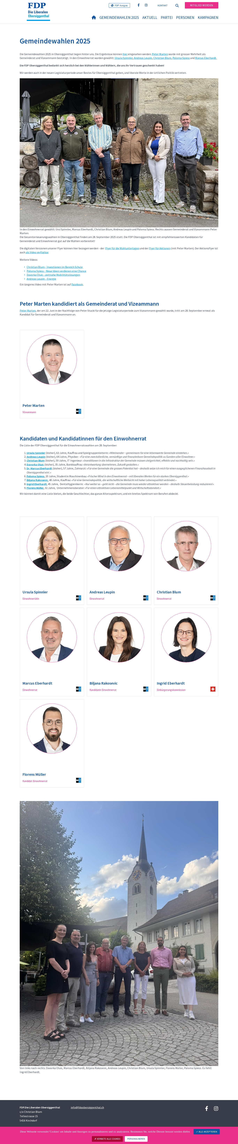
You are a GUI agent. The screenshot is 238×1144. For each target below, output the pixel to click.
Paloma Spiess (181, 58)
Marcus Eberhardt (205, 58)
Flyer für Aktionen (159, 248)
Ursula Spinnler (124, 58)
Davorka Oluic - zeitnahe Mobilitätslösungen (53, 275)
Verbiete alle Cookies (108, 1138)
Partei (167, 17)
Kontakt (163, 5)
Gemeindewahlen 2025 (119, 17)
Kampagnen (208, 17)
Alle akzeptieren (207, 1131)
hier (125, 54)
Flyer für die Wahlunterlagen (122, 248)
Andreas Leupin (143, 58)
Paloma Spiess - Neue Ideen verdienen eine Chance (56, 271)
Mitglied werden (201, 5)
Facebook (77, 284)
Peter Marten (160, 54)
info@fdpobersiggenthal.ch (87, 1107)
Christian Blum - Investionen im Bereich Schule (55, 267)
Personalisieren (136, 1138)
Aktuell (149, 17)
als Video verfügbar (37, 252)
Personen (185, 17)
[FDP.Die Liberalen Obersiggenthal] (40, 7)
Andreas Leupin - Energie (41, 279)
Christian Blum (162, 58)
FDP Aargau (121, 5)
